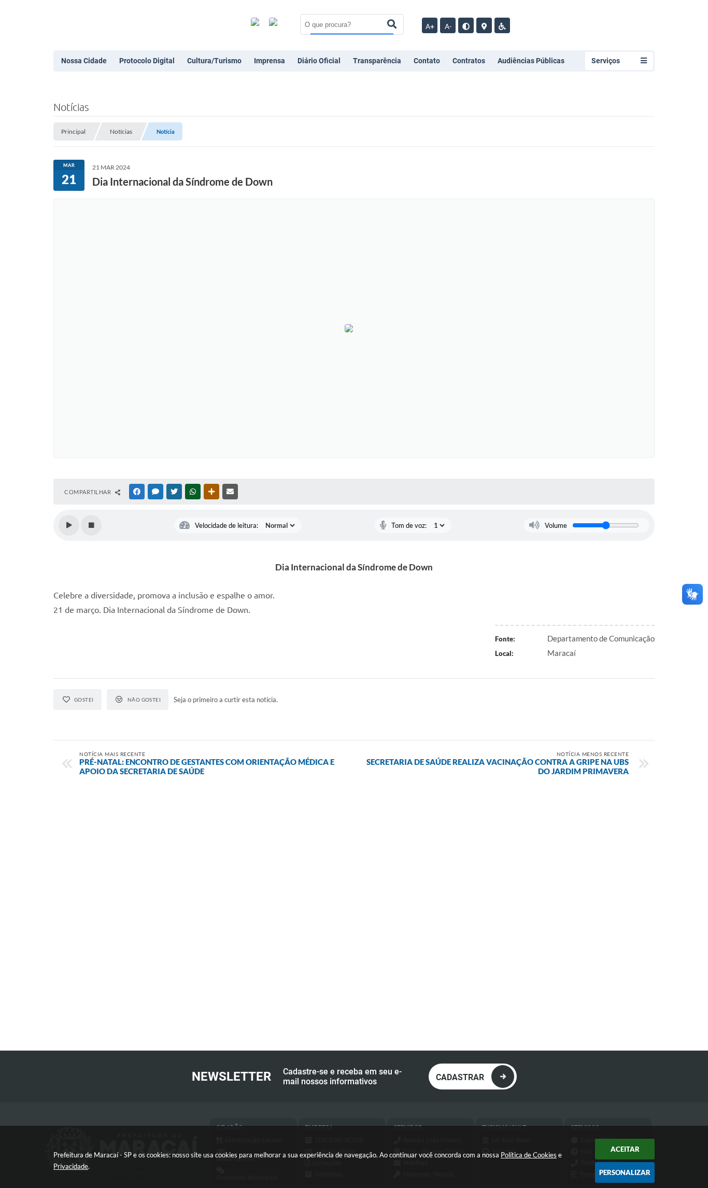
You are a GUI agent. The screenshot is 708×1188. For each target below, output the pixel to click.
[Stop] (91, 525)
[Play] (69, 525)
